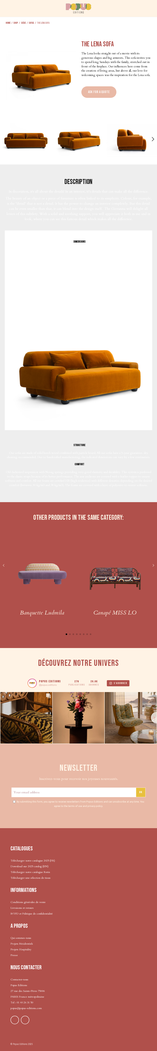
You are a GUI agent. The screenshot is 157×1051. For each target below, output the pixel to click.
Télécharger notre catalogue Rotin (30, 872)
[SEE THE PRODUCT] (42, 568)
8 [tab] (90, 634)
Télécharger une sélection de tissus (31, 878)
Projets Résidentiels (22, 944)
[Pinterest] (15, 1020)
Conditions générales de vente (28, 902)
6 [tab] (83, 634)
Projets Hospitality (21, 949)
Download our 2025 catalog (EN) (29, 866)
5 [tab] (80, 634)
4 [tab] (77, 634)
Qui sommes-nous (21, 938)
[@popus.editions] (32, 683)
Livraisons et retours (22, 908)
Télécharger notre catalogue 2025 (30, 860)
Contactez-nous (19, 979)
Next (153, 565)
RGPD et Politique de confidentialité (32, 913)
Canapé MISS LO (114, 613)
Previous (4, 565)
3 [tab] (73, 634)
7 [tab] (87, 634)
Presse (14, 955)
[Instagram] (25, 1020)
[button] (152, 139)
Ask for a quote (99, 92)
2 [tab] (70, 634)
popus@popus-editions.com (26, 1008)
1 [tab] (66, 634)
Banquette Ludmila (42, 613)
